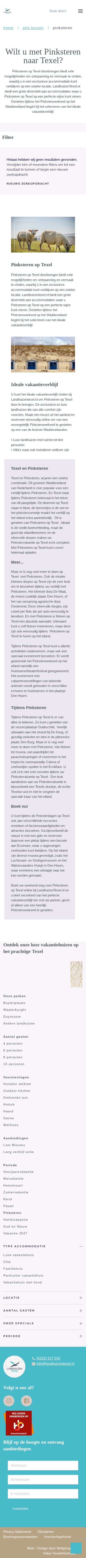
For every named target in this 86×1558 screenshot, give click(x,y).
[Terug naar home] (7, 11)
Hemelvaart (13, 1185)
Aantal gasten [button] (19, 1310)
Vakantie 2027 (15, 1233)
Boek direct (58, 11)
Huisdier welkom (17, 1084)
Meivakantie (13, 1178)
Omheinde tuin (15, 1097)
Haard (8, 1111)
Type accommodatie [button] (24, 1246)
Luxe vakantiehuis (18, 1255)
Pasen (8, 1206)
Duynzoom (12, 1016)
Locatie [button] (11, 1297)
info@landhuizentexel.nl (55, 1364)
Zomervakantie (16, 1192)
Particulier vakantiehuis (23, 1275)
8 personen (12, 1057)
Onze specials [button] (18, 1323)
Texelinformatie (64, 1553)
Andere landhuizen (19, 1023)
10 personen (14, 1064)
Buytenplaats (14, 1003)
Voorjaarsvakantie (18, 1171)
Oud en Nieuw (15, 1226)
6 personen (12, 1050)
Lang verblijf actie (18, 1152)
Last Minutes (14, 1145)
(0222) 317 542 (48, 1358)
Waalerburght (14, 1009)
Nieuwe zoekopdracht (28, 183)
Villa (7, 1262)
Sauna (8, 1118)
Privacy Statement (17, 1532)
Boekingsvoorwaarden (20, 1537)
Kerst (7, 1199)
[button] (80, 11)
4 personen (12, 1043)
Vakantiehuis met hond (22, 1282)
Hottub (9, 1104)
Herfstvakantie (15, 1219)
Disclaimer (46, 1532)
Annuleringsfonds (57, 1537)
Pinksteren (12, 1213)
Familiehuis (13, 1268)
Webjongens (66, 1548)
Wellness (11, 1125)
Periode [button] (12, 1336)
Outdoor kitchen (17, 1090)
